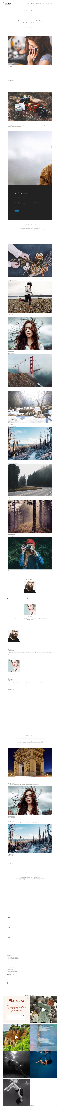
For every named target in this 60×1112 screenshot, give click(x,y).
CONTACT (52, 3)
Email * (9, 927)
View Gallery (16, 210)
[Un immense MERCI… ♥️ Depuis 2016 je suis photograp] (16, 1009)
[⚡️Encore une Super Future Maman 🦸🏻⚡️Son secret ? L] (43, 1064)
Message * (9, 937)
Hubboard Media (10, 679)
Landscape (9, 237)
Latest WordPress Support (12, 817)
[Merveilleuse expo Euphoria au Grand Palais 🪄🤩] (43, 1009)
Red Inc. (9, 659)
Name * (9, 917)
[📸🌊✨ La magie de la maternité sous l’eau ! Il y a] (16, 1064)
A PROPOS (32, 3)
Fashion (9, 235)
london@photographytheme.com (12, 971)
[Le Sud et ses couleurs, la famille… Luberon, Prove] (16, 1037)
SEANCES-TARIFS (38, 3)
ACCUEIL (28, 3)
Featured (9, 816)
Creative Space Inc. (11, 689)
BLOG (43, 3)
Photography (13, 816)
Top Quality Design (11, 855)
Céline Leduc (32, 1105)
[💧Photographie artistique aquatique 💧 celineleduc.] (43, 1037)
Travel (12, 854)
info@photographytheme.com (12, 961)
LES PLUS (47, 3)
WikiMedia (9, 649)
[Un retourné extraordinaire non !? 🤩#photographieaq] (16, 1092)
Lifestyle (9, 239)
